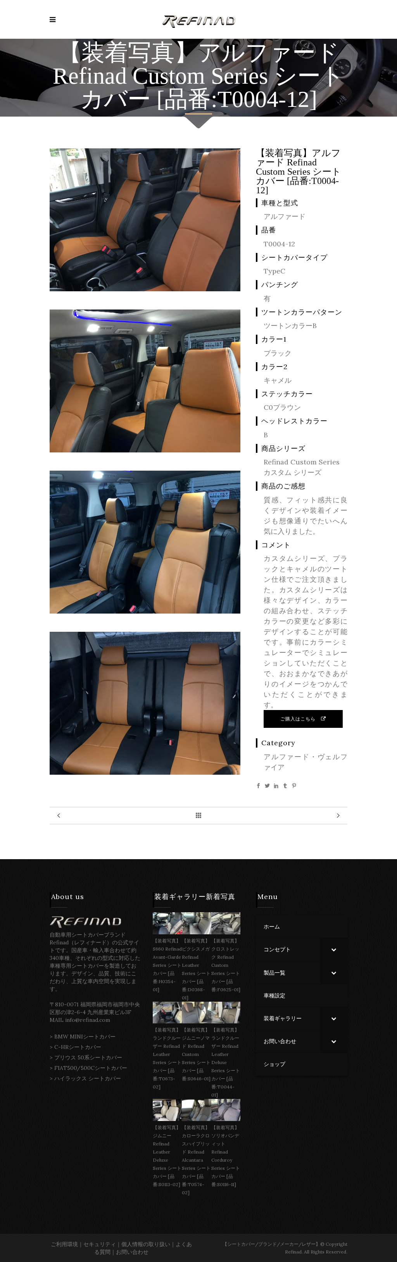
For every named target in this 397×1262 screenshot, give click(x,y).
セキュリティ (99, 1244)
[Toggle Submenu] (333, 949)
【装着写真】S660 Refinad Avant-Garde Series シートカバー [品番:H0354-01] (167, 965)
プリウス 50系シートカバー (88, 1057)
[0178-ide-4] (145, 772)
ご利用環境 (64, 1244)
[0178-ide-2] (145, 288)
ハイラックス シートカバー (87, 1078)
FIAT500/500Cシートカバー (90, 1067)
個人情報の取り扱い (145, 1244)
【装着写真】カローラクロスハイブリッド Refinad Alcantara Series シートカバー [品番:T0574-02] (196, 1159)
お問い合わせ (132, 1251)
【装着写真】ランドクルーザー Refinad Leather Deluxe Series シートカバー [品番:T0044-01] (225, 1062)
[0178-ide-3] (145, 611)
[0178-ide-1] (145, 449)
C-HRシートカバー (77, 1047)
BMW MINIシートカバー (85, 1036)
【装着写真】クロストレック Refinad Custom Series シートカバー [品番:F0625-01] (225, 965)
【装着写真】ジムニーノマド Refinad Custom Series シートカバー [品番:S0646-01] (196, 1054)
